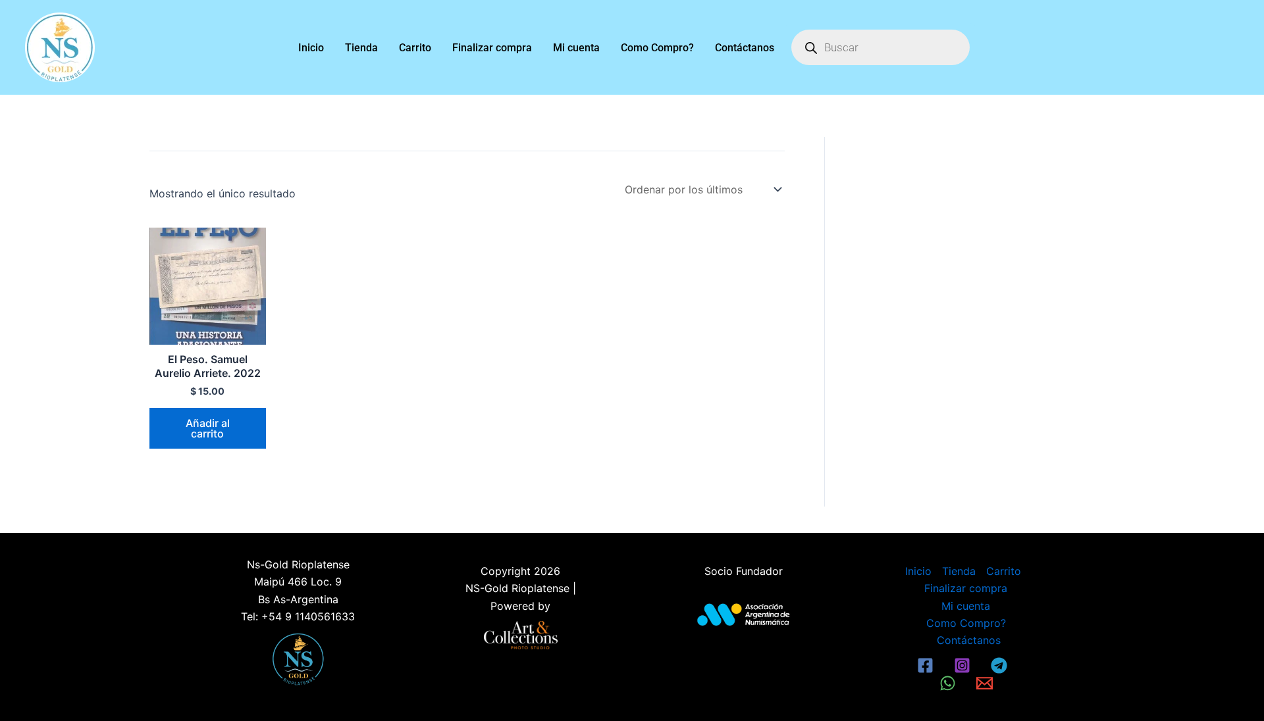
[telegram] (1000, 665)
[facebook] (927, 665)
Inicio (311, 47)
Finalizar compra (492, 47)
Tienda (361, 47)
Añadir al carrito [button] (208, 428)
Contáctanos (744, 47)
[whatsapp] (949, 683)
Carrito (415, 47)
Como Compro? (657, 47)
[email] (986, 683)
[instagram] (963, 665)
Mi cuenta (576, 47)
